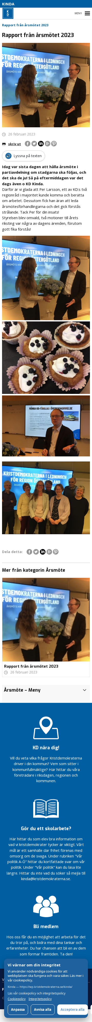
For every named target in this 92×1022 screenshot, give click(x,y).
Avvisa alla (42, 1009)
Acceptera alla (73, 1009)
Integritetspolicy (40, 999)
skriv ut (14, 144)
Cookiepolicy (17, 999)
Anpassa (18, 1009)
